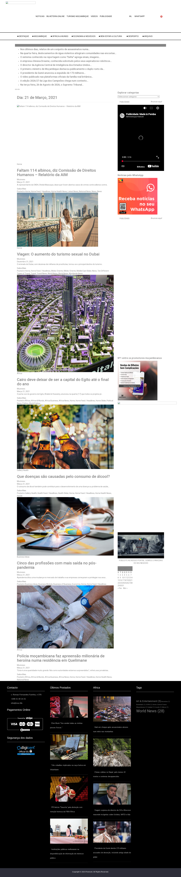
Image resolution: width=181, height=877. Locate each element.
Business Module (45, 584)
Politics (25, 403)
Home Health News (59, 191)
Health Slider (63, 493)
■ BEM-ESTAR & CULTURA (110, 36)
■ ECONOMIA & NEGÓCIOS (83, 36)
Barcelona (165, 701)
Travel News (42, 273)
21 (131, 580)
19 (127, 580)
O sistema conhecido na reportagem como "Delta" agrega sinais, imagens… (60, 57)
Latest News (73, 191)
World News (53, 273)
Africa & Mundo (37, 401)
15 (119, 580)
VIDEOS (94, 16)
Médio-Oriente (70, 271)
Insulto (158, 707)
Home (19, 164)
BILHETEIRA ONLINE (56, 16)
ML (130, 16)
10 (123, 578)
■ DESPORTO (133, 36)
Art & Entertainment (148, 701)
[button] (131, 16)
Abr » (125, 588)
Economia (76, 584)
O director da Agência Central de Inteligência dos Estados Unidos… (56, 65)
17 (123, 580)
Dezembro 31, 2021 (25, 262)
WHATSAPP (139, 16)
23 (121, 583)
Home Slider (101, 401)
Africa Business (51, 401)
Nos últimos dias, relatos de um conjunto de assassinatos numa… (55, 49)
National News (85, 191)
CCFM (149, 704)
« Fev (120, 588)
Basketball (140, 704)
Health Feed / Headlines (47, 493)
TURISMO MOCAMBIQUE (78, 16)
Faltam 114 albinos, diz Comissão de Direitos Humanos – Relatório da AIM (56, 172)
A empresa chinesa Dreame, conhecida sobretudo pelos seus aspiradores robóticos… (66, 61)
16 (121, 580)
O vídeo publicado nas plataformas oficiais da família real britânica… (56, 76)
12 (127, 578)
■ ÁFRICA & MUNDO (59, 36)
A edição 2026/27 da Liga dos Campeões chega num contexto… (54, 80)
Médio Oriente (57, 271)
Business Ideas (23, 557)
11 (125, 578)
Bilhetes (141, 167)
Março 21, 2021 (23, 182)
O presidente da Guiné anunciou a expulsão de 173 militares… (52, 73)
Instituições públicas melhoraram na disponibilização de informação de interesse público (67, 853)
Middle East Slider (84, 271)
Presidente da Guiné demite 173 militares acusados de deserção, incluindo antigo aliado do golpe (112, 852)
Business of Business (62, 584)
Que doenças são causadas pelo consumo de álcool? (63, 476)
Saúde (19, 496)
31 (123, 585)
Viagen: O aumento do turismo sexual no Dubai (58, 254)
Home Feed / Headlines (40, 191)
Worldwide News (76, 273)
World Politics (34, 403)
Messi (165, 707)
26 (127, 583)
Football (151, 707)
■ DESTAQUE (23, 36)
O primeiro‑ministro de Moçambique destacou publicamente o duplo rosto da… (62, 69)
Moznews (21, 179)
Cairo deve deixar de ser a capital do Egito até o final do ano (63, 381)
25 (125, 583)
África (19, 373)
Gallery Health (22, 470)
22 (119, 583)
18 (125, 580)
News (94, 191)
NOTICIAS (40, 16)
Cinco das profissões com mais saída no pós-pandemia (56, 565)
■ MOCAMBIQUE (39, 36)
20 (129, 580)
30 (121, 585)
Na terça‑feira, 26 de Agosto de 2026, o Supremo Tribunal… (51, 84)
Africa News (64, 401)
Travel (33, 273)
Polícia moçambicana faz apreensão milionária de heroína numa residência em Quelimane (61, 658)
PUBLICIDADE (106, 16)
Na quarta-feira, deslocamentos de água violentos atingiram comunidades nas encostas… (68, 53)
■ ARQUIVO (148, 36)
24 (123, 583)
